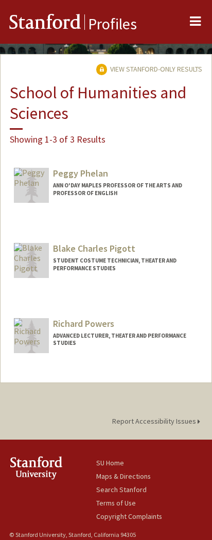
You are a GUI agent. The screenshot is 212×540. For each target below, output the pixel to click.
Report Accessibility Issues (155, 421)
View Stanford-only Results (155, 69)
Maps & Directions (123, 476)
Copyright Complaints (129, 516)
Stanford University (52, 467)
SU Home (110, 462)
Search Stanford (121, 489)
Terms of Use (116, 503)
